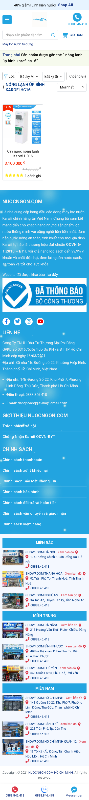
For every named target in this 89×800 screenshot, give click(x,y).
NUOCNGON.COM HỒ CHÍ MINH (50, 772)
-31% (7, 107)
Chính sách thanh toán (24, 460)
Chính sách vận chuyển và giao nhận (34, 513)
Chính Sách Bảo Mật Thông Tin (29, 481)
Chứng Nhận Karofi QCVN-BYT (28, 436)
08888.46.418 (39, 566)
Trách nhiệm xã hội (19, 426)
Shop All (65, 5)
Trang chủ (11, 55)
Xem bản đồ (66, 552)
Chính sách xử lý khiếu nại (25, 470)
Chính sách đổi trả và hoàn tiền (29, 503)
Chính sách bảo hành (21, 492)
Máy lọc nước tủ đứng (17, 44)
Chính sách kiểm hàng (21, 524)
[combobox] (30, 35)
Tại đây (51, 274)
